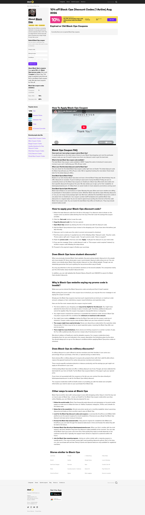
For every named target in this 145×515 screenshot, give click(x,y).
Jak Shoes (52, 455)
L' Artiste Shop (88, 455)
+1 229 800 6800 (33, 502)
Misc (37, 25)
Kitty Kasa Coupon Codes (36, 151)
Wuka (51, 469)
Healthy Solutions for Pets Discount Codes (36, 147)
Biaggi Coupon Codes (35, 143)
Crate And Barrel (54, 473)
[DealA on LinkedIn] (37, 507)
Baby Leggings (88, 473)
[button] (78, 19)
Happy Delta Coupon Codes (36, 138)
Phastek (69, 455)
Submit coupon (32, 63)
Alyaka (69, 473)
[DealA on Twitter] (28, 507)
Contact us (62, 482)
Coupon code (31, 49)
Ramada (70, 464)
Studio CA (87, 469)
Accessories (41, 25)
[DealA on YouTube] (34, 507)
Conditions (31, 57)
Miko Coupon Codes (34, 141)
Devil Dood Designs (54, 464)
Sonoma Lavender (106, 473)
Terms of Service (30, 511)
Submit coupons (75, 1)
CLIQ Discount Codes (35, 153)
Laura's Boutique (106, 460)
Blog (50, 482)
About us (83, 1)
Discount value (32, 53)
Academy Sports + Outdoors (74, 469)
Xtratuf (52, 460)
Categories (62, 1)
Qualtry (69, 460)
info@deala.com (33, 503)
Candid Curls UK (106, 464)
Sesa (86, 464)
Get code (112, 19)
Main (28, 6)
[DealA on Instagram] (31, 507)
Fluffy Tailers (105, 455)
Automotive (31, 25)
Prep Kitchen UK (106, 469)
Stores (68, 1)
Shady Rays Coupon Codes (36, 156)
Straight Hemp (88, 460)
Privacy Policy (38, 511)
